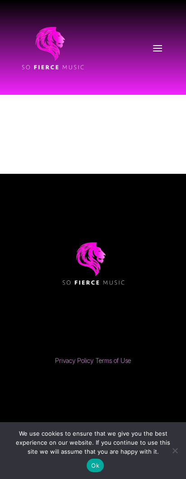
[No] (174, 450)
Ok (95, 465)
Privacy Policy (74, 360)
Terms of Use (113, 360)
